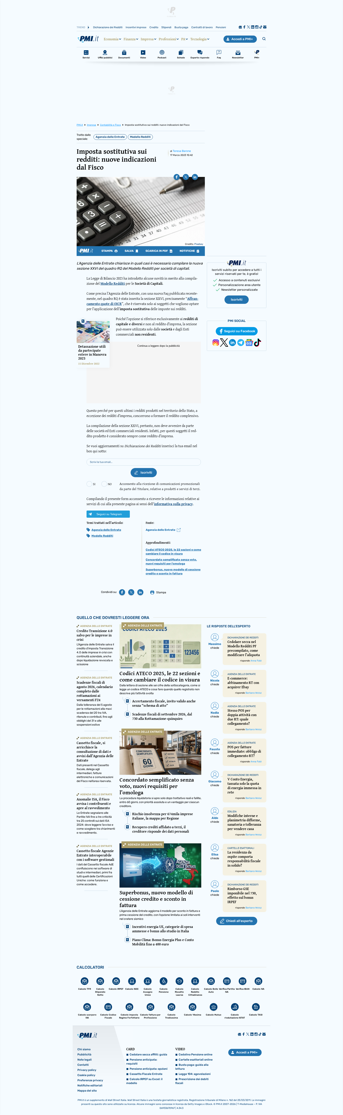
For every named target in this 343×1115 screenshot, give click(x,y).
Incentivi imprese (136, 27)
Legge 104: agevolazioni (195, 1074)
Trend (81, 27)
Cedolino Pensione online (195, 1054)
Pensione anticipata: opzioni (149, 1069)
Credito (153, 27)
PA (183, 39)
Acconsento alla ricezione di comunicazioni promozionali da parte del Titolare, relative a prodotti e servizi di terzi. (159, 486)
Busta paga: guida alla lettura (191, 1067)
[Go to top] (296, 1102)
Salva (129, 251)
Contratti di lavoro (202, 27)
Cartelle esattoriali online (196, 1059)
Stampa (107, 251)
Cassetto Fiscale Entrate (146, 1074)
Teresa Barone (182, 151)
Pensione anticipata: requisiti (141, 1061)
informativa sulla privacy (173, 504)
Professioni (167, 39)
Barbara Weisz (254, 692)
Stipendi (166, 27)
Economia (111, 39)
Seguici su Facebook (239, 331)
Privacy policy (86, 1070)
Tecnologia (198, 39)
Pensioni (221, 27)
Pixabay (198, 244)
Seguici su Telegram (109, 514)
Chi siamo (84, 1049)
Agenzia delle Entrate (110, 137)
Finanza (130, 39)
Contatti (83, 1065)
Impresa (147, 39)
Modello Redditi (140, 137)
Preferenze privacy (90, 1080)
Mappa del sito (87, 1090)
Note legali (84, 1059)
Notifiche (188, 251)
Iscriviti (236, 299)
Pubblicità (84, 1054)
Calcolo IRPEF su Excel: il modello (144, 1081)
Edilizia (232, 811)
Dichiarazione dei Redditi (107, 27)
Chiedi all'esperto (239, 921)
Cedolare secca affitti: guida (148, 1054)
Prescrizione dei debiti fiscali (192, 1081)
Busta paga (181, 27)
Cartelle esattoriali (240, 848)
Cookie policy (86, 1075)
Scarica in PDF (157, 251)
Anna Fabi (256, 660)
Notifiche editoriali (89, 1085)
